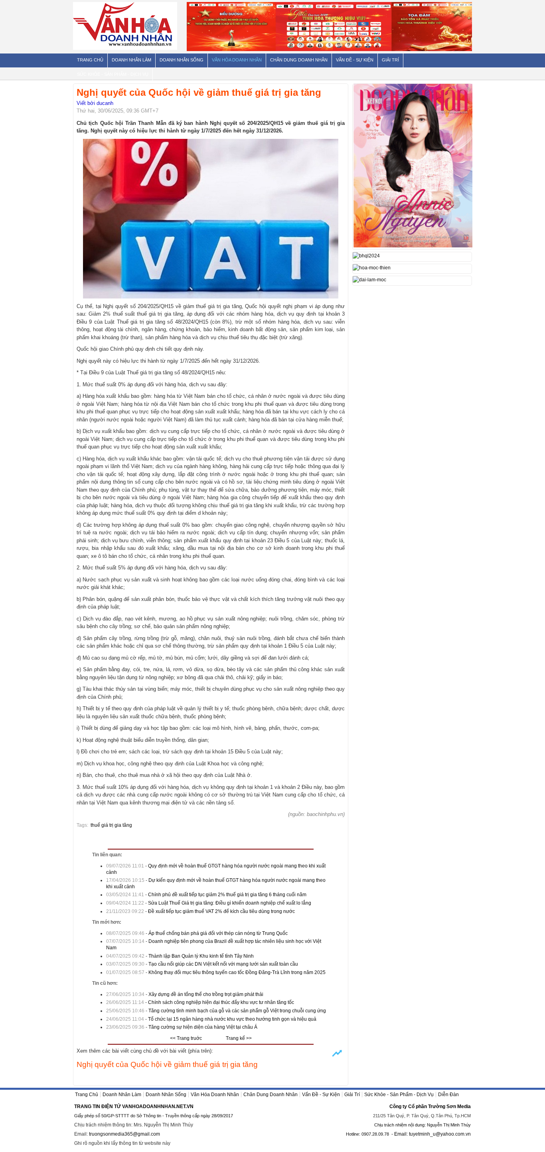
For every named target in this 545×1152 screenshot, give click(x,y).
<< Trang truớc (186, 1038)
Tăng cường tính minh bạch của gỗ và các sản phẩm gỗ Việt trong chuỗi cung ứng (237, 1011)
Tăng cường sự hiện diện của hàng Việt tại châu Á (202, 1027)
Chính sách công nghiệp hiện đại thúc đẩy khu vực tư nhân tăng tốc (221, 1002)
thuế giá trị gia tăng (111, 825)
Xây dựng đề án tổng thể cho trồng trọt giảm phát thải (205, 994)
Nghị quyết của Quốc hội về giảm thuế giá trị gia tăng (167, 1064)
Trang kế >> (239, 1038)
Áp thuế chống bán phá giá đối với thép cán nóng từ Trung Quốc (218, 933)
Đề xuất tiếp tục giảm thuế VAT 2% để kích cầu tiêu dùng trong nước (221, 911)
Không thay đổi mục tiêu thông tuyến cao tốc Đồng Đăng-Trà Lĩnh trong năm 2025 (237, 972)
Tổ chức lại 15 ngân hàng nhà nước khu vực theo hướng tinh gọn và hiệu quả (232, 1019)
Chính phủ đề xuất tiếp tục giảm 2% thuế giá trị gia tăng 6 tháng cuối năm (227, 894)
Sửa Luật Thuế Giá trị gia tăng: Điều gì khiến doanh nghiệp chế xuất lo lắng (229, 903)
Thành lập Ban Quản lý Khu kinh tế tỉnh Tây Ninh (201, 956)
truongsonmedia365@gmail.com (124, 1134)
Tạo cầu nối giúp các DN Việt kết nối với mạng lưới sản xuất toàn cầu (223, 964)
